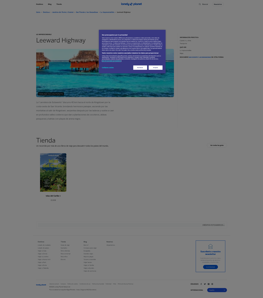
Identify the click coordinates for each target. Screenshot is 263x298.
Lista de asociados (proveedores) (111, 61)
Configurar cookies (108, 67)
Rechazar (140, 67)
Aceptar (155, 67)
